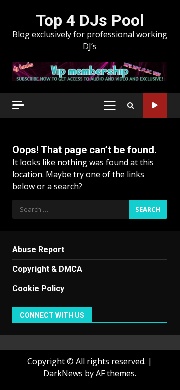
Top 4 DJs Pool (90, 20)
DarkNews (63, 373)
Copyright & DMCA (47, 269)
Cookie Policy (38, 289)
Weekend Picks (155, 106)
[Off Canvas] (18, 105)
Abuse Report (38, 249)
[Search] (131, 106)
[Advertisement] (90, 71)
